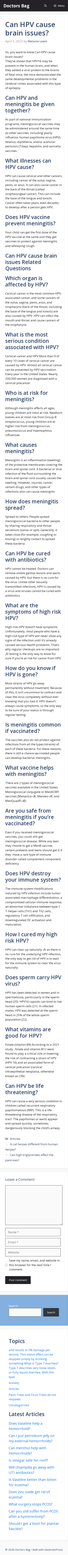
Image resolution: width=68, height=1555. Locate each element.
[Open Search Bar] (45, 5)
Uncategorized (19, 1405)
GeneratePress (53, 1549)
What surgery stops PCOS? (30, 1504)
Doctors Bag (16, 6)
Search (13, 1306)
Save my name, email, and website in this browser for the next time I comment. (34, 1264)
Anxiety (14, 1383)
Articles (15, 1139)
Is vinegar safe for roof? (28, 1460)
